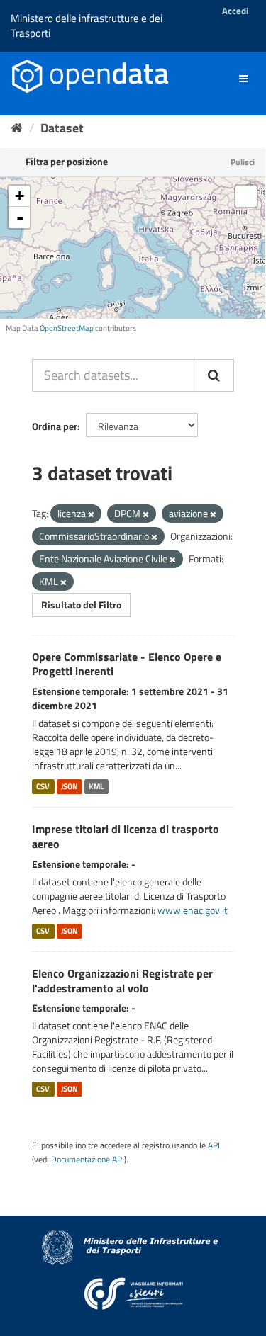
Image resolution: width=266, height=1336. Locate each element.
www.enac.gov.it (192, 909)
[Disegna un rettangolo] (246, 196)
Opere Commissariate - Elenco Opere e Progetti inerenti (126, 664)
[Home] (17, 127)
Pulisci (243, 162)
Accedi (235, 11)
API (214, 1145)
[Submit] (215, 375)
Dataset (62, 127)
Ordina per (54, 426)
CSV (43, 786)
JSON (69, 786)
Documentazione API (87, 1159)
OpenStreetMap (67, 328)
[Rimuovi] (91, 514)
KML (96, 786)
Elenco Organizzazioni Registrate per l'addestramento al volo (122, 981)
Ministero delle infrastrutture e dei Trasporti (86, 25)
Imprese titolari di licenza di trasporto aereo (125, 836)
